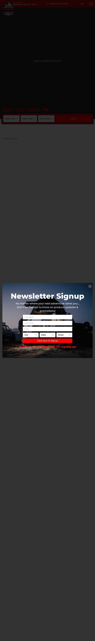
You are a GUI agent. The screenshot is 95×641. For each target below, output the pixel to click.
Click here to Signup (47, 341)
